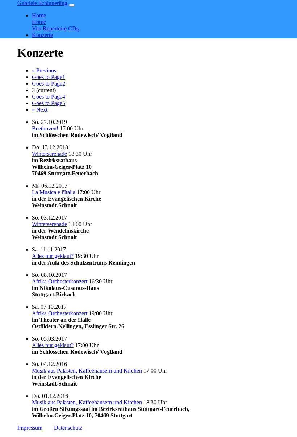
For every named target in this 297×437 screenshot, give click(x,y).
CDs (73, 28)
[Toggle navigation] (72, 5)
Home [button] (39, 15)
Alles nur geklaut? (53, 256)
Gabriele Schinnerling (42, 3)
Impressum (29, 428)
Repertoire (55, 28)
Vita (36, 28)
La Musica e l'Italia (53, 192)
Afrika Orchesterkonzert (59, 281)
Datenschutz (68, 428)
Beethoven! (45, 128)
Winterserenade (49, 154)
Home (39, 22)
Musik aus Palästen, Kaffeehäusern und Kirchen (87, 370)
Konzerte (42, 35)
